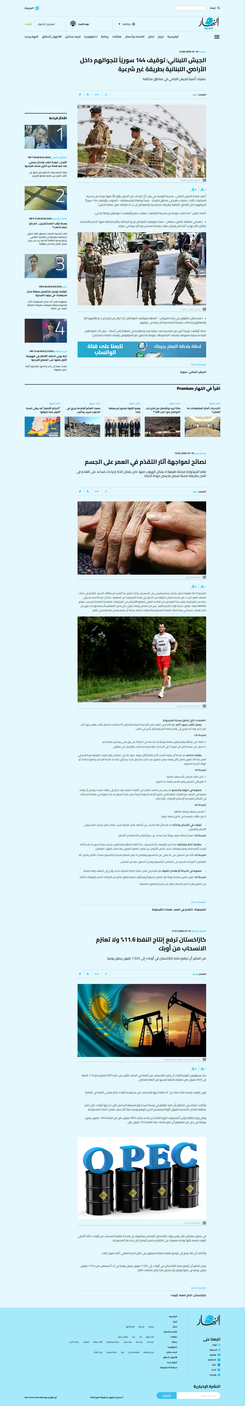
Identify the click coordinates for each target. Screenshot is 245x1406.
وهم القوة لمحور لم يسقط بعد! (124, 410)
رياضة (105, 36)
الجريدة (29, 8)
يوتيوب (212, 1354)
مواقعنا (127, 24)
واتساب (212, 1375)
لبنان (151, 36)
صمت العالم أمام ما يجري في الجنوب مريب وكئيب (83, 410)
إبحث (212, 8)
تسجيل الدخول (46, 24)
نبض (214, 1364)
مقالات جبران (123, 1337)
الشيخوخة (200, 909)
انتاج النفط (185, 1295)
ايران (161, 36)
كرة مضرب (127, 1342)
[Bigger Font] (194, 190)
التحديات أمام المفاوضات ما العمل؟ (203, 410)
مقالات (116, 36)
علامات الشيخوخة (162, 909)
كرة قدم (150, 1342)
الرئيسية (173, 36)
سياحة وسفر (112, 1352)
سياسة (202, 51)
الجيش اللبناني (197, 372)
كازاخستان (200, 1295)
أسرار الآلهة (130, 1326)
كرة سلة (139, 1342)
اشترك (28, 24)
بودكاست (83, 24)
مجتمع (141, 1326)
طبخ (122, 1352)
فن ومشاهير (60, 351)
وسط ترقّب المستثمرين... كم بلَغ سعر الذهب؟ (48, 225)
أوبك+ (174, 1295)
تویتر (214, 1345)
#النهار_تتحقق (52, 36)
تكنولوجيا (90, 36)
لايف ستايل (73, 36)
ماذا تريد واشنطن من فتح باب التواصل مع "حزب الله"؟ (163, 410)
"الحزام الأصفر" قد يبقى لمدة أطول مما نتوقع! (43, 410)
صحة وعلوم (200, 453)
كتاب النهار (214, 403)
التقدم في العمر (183, 909)
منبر (133, 1337)
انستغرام (212, 1359)
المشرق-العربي (58, 157)
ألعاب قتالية (97, 1342)
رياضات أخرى (74, 1342)
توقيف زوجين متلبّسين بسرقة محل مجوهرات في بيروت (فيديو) (47, 293)
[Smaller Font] (202, 190)
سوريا (183, 372)
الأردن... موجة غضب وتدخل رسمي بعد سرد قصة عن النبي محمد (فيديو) (46, 164)
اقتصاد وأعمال (134, 36)
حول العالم (98, 1352)
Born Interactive (32, 1397)
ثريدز (214, 1369)
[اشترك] (142, 349)
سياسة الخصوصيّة (168, 1367)
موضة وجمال (133, 1352)
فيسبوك (213, 1349)
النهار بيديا (31, 36)
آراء (140, 1337)
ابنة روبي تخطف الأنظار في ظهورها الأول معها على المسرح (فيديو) (46, 358)
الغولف (86, 1342)
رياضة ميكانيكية (112, 1342)
